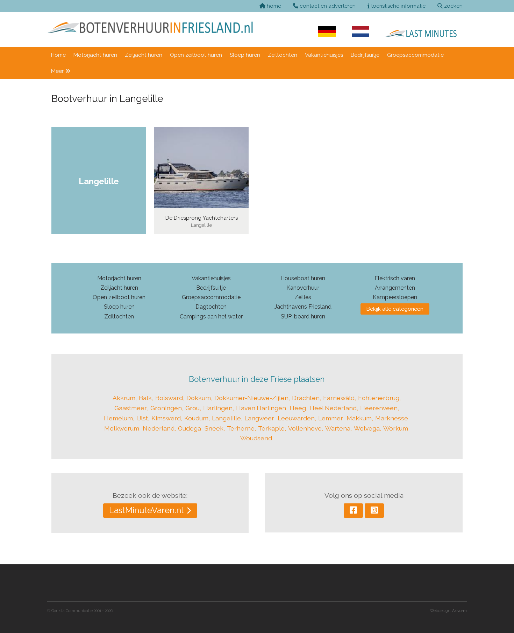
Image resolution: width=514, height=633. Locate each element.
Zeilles (302, 297)
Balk (145, 397)
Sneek (214, 428)
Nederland (158, 428)
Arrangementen (395, 287)
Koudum (196, 418)
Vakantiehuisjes (324, 55)
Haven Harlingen (261, 408)
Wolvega (367, 428)
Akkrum (124, 397)
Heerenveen (379, 408)
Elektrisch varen (394, 278)
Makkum (359, 418)
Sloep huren (245, 55)
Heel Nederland (333, 408)
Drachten (306, 397)
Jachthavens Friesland (302, 306)
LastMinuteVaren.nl (146, 510)
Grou (192, 408)
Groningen (166, 408)
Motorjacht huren (95, 55)
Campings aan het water (211, 316)
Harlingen (218, 408)
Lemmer (330, 418)
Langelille (226, 418)
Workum (395, 428)
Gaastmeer (130, 408)
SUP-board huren (303, 316)
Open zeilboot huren (196, 55)
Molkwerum (121, 428)
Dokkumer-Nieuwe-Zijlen (251, 397)
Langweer (259, 418)
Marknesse (391, 418)
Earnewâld (339, 397)
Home (58, 55)
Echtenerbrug (378, 397)
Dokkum (198, 397)
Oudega (189, 428)
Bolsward (169, 397)
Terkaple (271, 428)
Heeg (298, 408)
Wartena (337, 428)
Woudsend (256, 438)
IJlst (142, 418)
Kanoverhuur (302, 287)
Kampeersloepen (395, 297)
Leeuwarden (296, 418)
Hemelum (118, 418)
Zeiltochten (282, 55)
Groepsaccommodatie (415, 55)
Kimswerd (166, 418)
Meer (58, 71)
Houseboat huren (302, 278)
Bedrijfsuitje (365, 55)
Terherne (241, 428)
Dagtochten (211, 306)
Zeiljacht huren (143, 55)
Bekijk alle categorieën (394, 309)
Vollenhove (305, 428)
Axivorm (459, 610)
